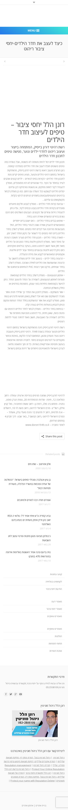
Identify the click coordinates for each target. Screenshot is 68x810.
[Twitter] (11, 694)
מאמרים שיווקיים (54, 616)
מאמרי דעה (56, 601)
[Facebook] (6, 694)
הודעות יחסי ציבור (54, 588)
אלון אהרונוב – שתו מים (39, 464)
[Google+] (16, 694)
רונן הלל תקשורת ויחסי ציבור (38, 772)
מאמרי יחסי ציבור (54, 608)
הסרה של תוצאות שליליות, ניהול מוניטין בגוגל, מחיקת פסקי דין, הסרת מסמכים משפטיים (36, 776)
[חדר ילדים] (34, 96)
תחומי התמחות (55, 643)
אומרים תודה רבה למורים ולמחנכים (34, 500)
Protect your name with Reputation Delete (32, 780)
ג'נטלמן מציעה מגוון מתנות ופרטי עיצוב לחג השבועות (29, 538)
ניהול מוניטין (59, 757)
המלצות (58, 636)
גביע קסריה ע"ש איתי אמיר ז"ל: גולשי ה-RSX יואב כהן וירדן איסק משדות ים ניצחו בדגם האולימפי (29, 520)
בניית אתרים (41, 805)
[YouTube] (20, 694)
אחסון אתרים (27, 805)
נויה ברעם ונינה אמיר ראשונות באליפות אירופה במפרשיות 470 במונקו (28, 554)
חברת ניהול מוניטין (41, 765)
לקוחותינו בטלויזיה (54, 581)
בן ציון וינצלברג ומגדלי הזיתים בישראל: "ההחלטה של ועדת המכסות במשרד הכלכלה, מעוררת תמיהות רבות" (27, 484)
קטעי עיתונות (56, 574)
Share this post (54, 436)
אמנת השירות (56, 650)
